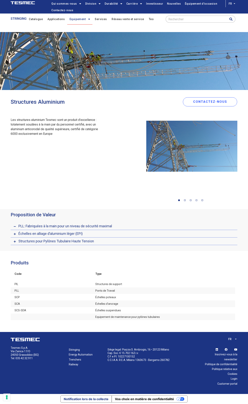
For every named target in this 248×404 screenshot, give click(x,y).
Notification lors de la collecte (86, 399)
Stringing (19, 18)
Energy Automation (81, 354)
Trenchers (75, 359)
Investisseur (154, 3)
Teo (151, 19)
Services (101, 19)
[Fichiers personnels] (23, 3)
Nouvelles (174, 3)
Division (90, 3)
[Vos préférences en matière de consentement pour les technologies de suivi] (6, 397)
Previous (143, 156)
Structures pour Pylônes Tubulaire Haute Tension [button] (56, 241)
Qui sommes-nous (64, 3)
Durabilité (111, 3)
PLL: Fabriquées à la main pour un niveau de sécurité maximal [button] (65, 226)
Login (234, 378)
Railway (73, 364)
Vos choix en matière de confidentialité (144, 399)
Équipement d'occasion (201, 3)
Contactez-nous (62, 10)
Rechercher (176, 19)
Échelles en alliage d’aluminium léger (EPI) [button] (50, 234)
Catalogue (36, 19)
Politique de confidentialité (221, 364)
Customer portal (227, 383)
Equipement (78, 19)
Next (240, 156)
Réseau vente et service (128, 19)
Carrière (132, 3)
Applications (56, 19)
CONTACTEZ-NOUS (210, 102)
